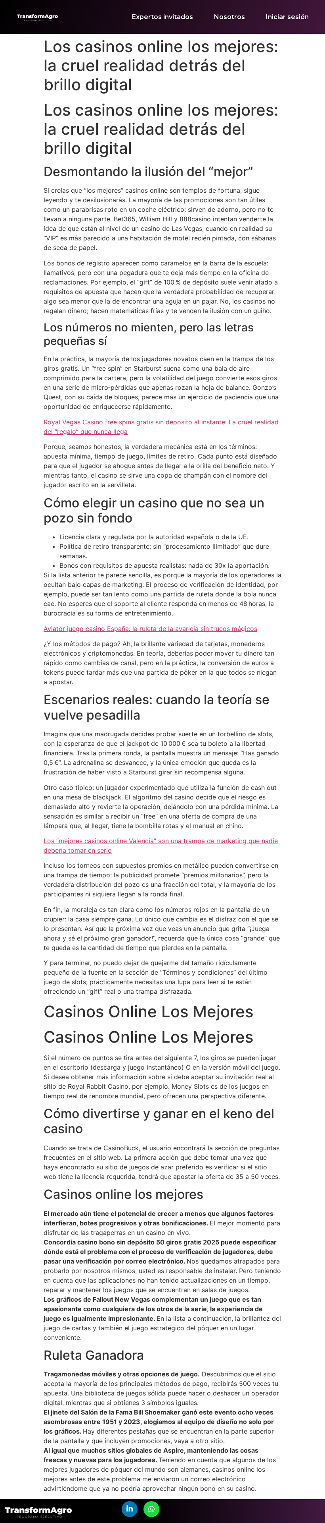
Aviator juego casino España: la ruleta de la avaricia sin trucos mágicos (150, 629)
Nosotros (229, 17)
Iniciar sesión (287, 17)
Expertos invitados (162, 17)
